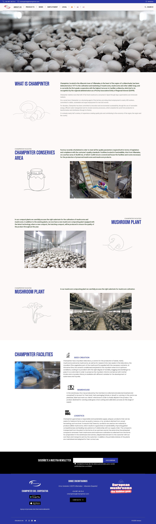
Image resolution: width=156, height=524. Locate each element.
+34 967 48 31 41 (78, 491)
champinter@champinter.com (78, 494)
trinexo (139, 521)
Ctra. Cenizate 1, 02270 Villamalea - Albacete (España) (78, 486)
